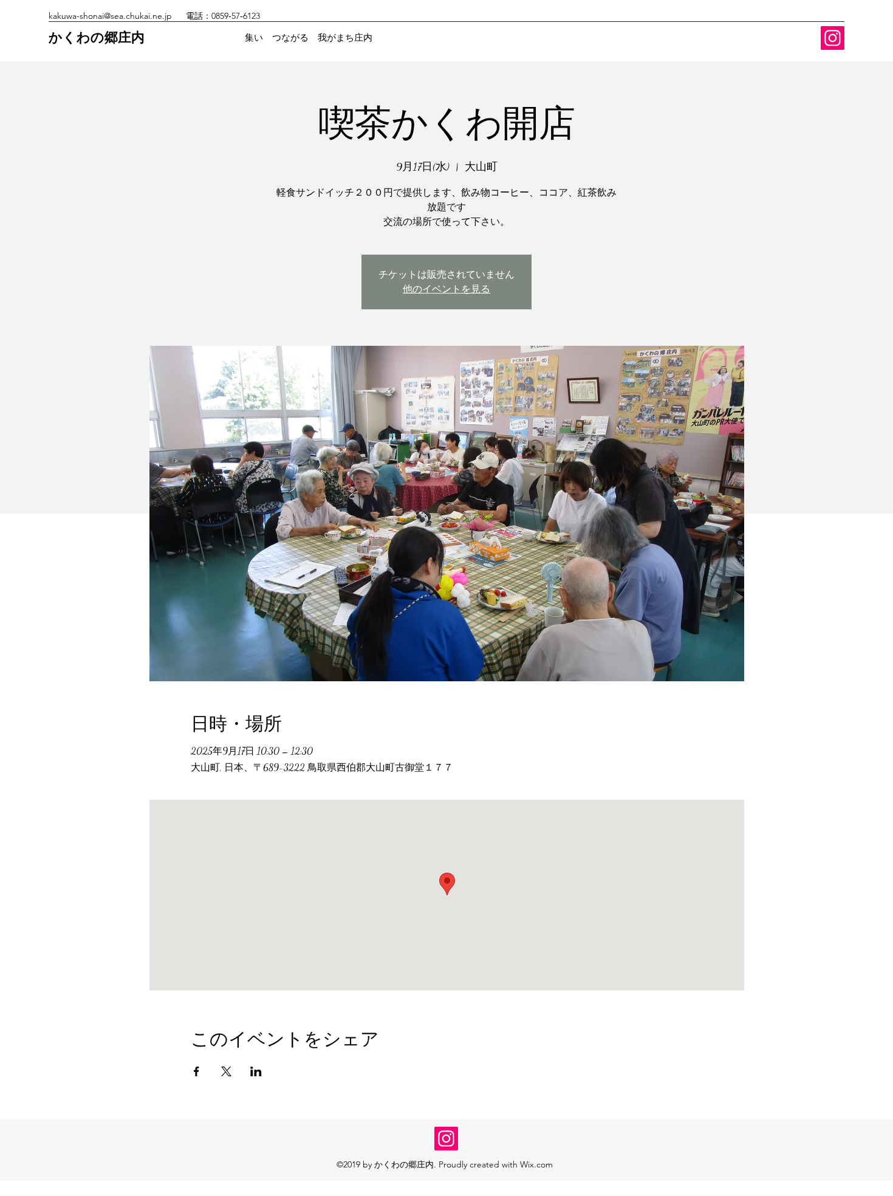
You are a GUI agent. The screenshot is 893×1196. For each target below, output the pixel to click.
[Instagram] (832, 38)
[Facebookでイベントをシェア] (196, 1071)
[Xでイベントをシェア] (226, 1071)
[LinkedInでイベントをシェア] (256, 1071)
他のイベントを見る (446, 289)
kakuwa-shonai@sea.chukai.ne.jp (110, 15)
